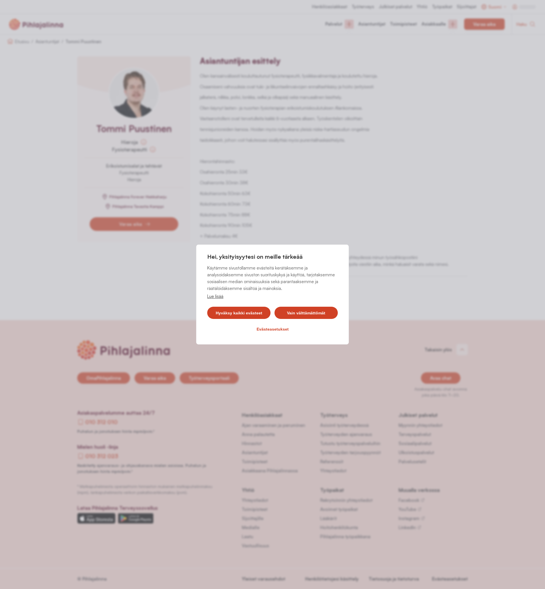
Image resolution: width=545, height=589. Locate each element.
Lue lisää (215, 296)
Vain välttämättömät (306, 313)
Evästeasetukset (273, 329)
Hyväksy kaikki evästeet (239, 313)
